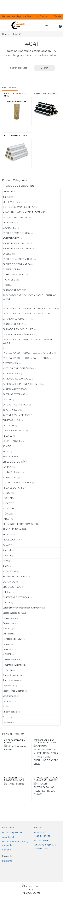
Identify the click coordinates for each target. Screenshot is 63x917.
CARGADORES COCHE (14, 290)
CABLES (6, 253)
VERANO (7, 534)
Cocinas (6, 602)
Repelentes (8, 685)
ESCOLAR (7, 498)
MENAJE (7, 555)
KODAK (6, 545)
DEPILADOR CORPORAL (15, 217)
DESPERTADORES (12, 441)
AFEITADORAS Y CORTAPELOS (18, 207)
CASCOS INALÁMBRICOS (15, 404)
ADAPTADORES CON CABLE (17, 243)
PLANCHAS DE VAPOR (14, 529)
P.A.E (5, 566)
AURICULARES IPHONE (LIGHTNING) (22, 384)
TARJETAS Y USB (11, 420)
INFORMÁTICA (10, 410)
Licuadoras (7, 649)
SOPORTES (8, 508)
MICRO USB (8, 279)
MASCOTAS (8, 503)
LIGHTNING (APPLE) (13, 274)
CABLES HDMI (10, 269)
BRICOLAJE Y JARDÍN (13, 461)
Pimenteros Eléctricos (13, 665)
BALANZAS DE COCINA (14, 576)
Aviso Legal (8, 837)
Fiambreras (8, 623)
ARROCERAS (9, 571)
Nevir (5, 560)
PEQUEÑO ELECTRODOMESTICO (20, 524)
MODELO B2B (41, 840)
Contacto (7, 849)
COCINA (6, 467)
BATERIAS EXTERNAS (13, 394)
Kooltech (7, 550)
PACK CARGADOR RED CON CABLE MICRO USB (27, 353)
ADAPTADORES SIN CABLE (16, 248)
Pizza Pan (7, 670)
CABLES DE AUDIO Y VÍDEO (17, 259)
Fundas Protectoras (12, 472)
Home (5, 34)
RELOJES (7, 436)
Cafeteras (7, 592)
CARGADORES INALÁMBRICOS (18, 334)
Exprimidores (9, 618)
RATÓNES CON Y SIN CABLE (17, 415)
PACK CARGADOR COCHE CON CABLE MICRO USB (29, 308)
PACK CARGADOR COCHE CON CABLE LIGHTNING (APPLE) (29, 297)
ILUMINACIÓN (10, 477)
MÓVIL (6, 513)
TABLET (6, 519)
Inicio (5, 196)
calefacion (7, 191)
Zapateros (7, 722)
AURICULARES (10, 373)
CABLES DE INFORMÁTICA (16, 264)
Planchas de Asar (11, 680)
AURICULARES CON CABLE (16, 378)
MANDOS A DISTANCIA (14, 430)
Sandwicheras (9, 696)
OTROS (6, 493)
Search (46, 25)
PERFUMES (8, 222)
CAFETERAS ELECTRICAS (15, 597)
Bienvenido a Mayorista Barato (17, 16)
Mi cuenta (7, 861)
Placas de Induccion (12, 675)
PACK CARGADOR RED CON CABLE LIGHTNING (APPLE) (27, 341)
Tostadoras (7, 701)
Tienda (57, 16)
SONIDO (6, 446)
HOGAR (6, 451)
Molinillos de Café (11, 659)
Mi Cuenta (41, 16)
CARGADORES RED (12, 324)
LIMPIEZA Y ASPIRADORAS (17, 482)
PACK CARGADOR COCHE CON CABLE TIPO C (26, 313)
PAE (4, 706)
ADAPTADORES (10, 238)
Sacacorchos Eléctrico (13, 690)
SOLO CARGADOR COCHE (16, 319)
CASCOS (6, 399)
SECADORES (9, 228)
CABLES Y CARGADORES (15, 233)
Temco (5, 717)
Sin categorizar (9, 711)
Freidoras (7, 628)
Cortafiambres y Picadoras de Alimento (22, 607)
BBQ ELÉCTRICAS (11, 587)
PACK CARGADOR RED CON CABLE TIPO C (25, 358)
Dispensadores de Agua (14, 613)
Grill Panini (7, 633)
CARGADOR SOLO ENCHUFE (17, 329)
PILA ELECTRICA (11, 539)
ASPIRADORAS (10, 456)
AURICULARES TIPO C (14, 389)
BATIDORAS (8, 581)
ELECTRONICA (10, 363)
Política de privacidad (12, 832)
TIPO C (6, 285)
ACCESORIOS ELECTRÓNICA (17, 368)
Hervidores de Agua (12, 639)
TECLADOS (8, 425)
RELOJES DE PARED (13, 487)
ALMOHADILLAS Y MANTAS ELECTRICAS (23, 212)
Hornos (6, 644)
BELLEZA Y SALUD (12, 202)
